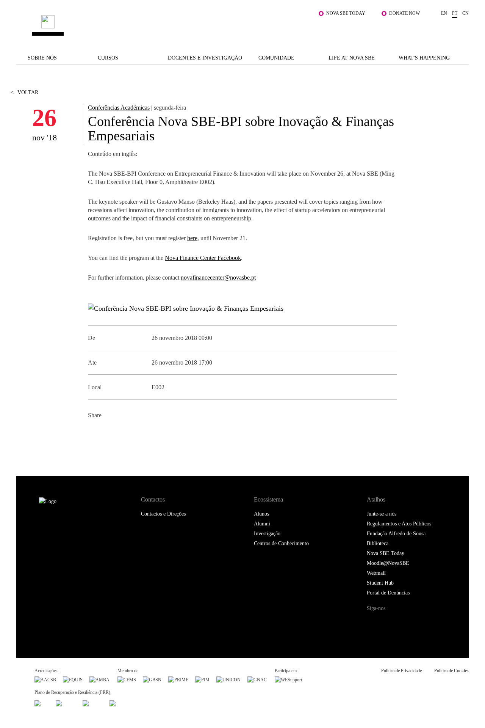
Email (145, 433)
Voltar (24, 92)
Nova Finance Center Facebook (203, 258)
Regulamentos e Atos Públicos (399, 524)
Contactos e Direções (163, 514)
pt (454, 13)
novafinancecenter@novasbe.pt (218, 277)
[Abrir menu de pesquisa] (461, 30)
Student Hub (380, 583)
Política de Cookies (451, 670)
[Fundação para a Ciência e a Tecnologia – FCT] (41, 702)
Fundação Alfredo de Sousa (396, 533)
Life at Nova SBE (352, 58)
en (444, 13)
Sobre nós (42, 58)
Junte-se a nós (381, 514)
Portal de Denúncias (388, 593)
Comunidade (276, 58)
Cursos (108, 58)
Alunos (261, 514)
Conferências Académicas (119, 107)
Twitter (111, 433)
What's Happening (424, 58)
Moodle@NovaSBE (388, 563)
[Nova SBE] (204, 26)
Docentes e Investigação (205, 58)
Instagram (404, 622)
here (192, 238)
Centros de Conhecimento (281, 543)
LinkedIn (128, 433)
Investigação (267, 533)
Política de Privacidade (401, 670)
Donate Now (404, 13)
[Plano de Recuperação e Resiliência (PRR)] (66, 702)
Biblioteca (377, 543)
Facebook (94, 433)
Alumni (262, 524)
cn (465, 13)
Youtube (434, 622)
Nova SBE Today (345, 13)
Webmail (376, 573)
